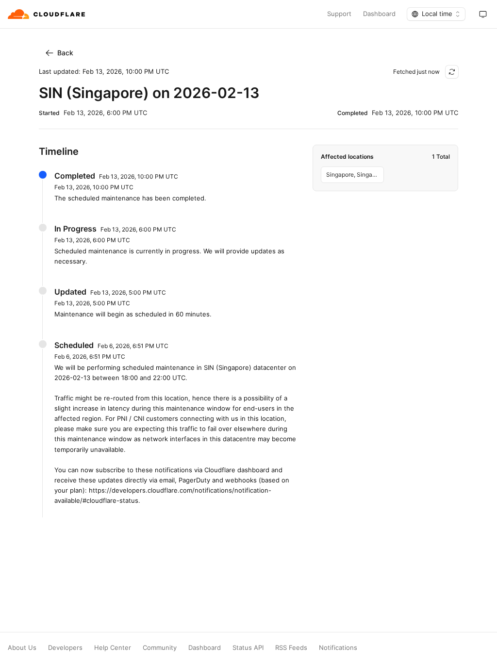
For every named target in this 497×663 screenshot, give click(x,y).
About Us (22, 647)
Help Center (112, 647)
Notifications (338, 647)
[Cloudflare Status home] (47, 14)
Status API (248, 647)
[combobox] (436, 14)
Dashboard (379, 13)
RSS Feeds (291, 647)
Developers (65, 647)
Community (160, 647)
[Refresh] (452, 72)
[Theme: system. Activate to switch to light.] (483, 14)
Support (339, 13)
